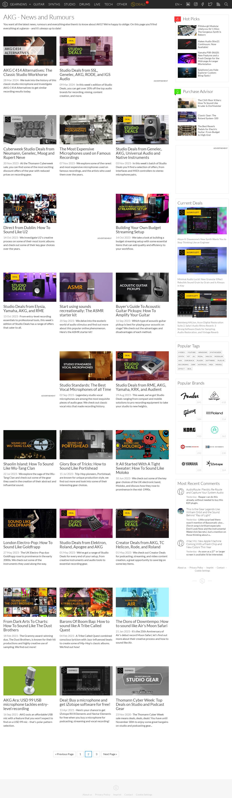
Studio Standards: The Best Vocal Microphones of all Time (85, 387)
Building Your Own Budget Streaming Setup (138, 229)
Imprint (209, 567)
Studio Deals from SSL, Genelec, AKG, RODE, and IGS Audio (85, 74)
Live (97, 4)
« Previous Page (64, 754)
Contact (221, 567)
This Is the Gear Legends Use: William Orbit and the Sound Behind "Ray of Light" (203, 512)
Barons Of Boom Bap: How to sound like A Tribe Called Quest (85, 625)
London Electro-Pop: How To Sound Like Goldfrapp (27, 544)
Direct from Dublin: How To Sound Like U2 (26, 229)
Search (226, 4)
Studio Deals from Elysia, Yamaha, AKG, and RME (24, 308)
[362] (214, 429)
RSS (218, 4)
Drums (84, 4)
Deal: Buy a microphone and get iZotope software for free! (85, 702)
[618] (214, 395)
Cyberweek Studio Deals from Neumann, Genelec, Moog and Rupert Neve (29, 153)
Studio (69, 4)
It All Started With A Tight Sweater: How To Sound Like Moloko (140, 468)
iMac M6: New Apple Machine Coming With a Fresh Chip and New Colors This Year (204, 544)
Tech (108, 4)
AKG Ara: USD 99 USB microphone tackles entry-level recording (25, 704)
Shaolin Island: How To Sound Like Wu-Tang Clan (28, 465)
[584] (190, 412)
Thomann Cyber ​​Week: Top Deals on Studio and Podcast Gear (140, 704)
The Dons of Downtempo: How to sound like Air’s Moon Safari (142, 623)
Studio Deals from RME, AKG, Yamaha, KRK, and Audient (141, 387)
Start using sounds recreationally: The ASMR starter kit (82, 310)
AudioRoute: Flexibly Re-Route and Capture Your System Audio (205, 491)
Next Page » (110, 754)
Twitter (210, 4)
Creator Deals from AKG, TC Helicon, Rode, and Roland (140, 544)
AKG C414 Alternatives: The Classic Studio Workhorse (27, 72)
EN (177, 4)
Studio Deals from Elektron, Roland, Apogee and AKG (83, 544)
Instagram (196, 4)
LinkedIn (188, 4)
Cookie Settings (202, 570)
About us (182, 567)
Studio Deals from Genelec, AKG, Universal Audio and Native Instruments (139, 153)
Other (122, 4)
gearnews (18, 4)
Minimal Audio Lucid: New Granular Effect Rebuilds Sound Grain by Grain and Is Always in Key (201, 269)
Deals (140, 4)
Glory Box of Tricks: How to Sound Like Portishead (83, 465)
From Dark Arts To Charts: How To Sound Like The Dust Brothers (27, 625)
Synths (54, 4)
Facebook (203, 4)
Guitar (38, 4)
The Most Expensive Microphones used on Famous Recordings (85, 153)
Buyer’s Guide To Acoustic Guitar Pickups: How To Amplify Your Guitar (138, 310)
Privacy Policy (196, 567)
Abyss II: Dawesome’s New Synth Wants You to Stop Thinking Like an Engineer (201, 227)
